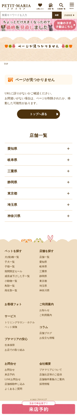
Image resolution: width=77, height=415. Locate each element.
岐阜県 (43, 266)
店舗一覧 (51, 9)
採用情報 (44, 384)
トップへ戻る (38, 114)
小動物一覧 (11, 281)
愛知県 (43, 261)
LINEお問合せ (13, 379)
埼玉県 (43, 285)
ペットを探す (13, 250)
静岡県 (43, 276)
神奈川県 (44, 290)
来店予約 (10, 374)
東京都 (43, 281)
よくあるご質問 (13, 389)
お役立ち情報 (46, 338)
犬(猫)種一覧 (61, 9)
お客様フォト (13, 304)
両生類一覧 (11, 290)
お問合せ (10, 369)
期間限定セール (13, 271)
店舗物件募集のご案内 (51, 379)
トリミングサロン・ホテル (20, 322)
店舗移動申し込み (15, 384)
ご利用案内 (45, 315)
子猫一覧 (10, 266)
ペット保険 (11, 327)
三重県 (43, 271)
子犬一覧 (10, 261)
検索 (57, 15)
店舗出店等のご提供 (50, 374)
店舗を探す (46, 250)
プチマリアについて (50, 369)
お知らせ (44, 310)
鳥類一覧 (10, 285)
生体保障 (10, 345)
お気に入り (40, 9)
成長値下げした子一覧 (17, 276)
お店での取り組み (15, 350)
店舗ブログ (45, 333)
